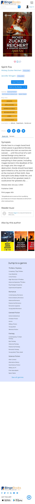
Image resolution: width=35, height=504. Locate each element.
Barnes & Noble (9, 108)
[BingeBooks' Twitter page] (5, 493)
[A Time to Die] (7, 238)
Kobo (9, 116)
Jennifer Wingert (8, 76)
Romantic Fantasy (14, 349)
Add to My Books (15, 87)
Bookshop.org (9, 112)
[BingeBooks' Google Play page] (18, 500)
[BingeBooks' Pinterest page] (17, 493)
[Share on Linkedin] (18, 131)
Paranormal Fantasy (14, 346)
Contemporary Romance (16, 295)
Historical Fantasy (14, 344)
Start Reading (17, 82)
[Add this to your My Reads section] (17, 62)
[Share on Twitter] (13, 131)
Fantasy (12, 333)
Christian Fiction (13, 318)
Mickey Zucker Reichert (11, 70)
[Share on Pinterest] (23, 131)
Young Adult (12, 326)
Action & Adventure (14, 316)
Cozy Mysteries (13, 274)
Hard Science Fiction (14, 365)
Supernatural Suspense (15, 287)
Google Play (9, 120)
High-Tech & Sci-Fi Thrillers (16, 279)
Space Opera (22, 94)
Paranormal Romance (15, 303)
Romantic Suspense (14, 306)
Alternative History (14, 362)
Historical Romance (14, 300)
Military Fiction (13, 324)
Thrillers (11, 268)
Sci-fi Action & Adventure (9, 94)
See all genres (17, 377)
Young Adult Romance (15, 308)
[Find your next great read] (11, 3)
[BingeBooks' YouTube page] (14, 493)
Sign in (31, 7)
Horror (11, 321)
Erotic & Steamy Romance (16, 297)
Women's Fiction (13, 329)
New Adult (20, 352)
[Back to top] (29, 497)
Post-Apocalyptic (13, 370)
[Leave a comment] (20, 62)
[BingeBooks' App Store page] (6, 500)
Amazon (9, 101)
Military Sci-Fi (12, 367)
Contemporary (13, 337)
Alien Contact (12, 359)
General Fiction (14, 313)
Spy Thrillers (19, 271)
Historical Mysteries (14, 282)
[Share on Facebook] (9, 131)
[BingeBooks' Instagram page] (7, 493)
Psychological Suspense (15, 285)
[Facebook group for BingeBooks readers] (1, 493)
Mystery (19, 268)
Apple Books (9, 105)
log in (16, 213)
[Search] (19, 7)
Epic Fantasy (12, 341)
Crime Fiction (12, 276)
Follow (26, 70)
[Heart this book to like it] (15, 62)
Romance (12, 292)
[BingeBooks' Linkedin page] (10, 493)
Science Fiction (12, 91)
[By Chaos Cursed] (21, 238)
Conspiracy (12, 271)
